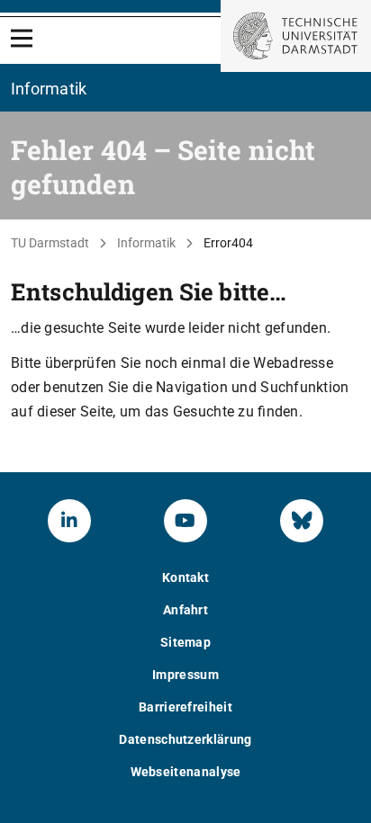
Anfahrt (185, 610)
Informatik (146, 243)
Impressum (185, 674)
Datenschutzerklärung (185, 739)
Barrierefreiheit (185, 707)
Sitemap (185, 642)
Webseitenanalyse (186, 772)
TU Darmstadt (50, 243)
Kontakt (185, 577)
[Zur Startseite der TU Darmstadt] (296, 36)
